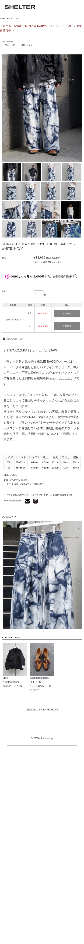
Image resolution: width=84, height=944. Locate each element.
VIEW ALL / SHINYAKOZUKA (42, 709)
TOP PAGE (7, 41)
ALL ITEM (10, 45)
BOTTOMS (26, 45)
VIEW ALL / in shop (42, 738)
